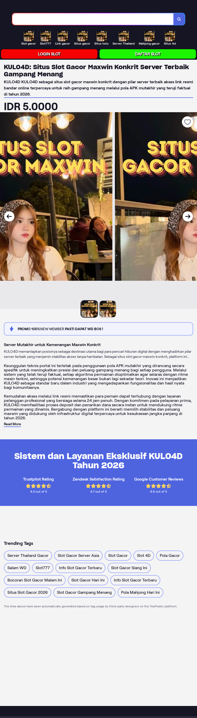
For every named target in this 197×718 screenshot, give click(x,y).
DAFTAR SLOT (148, 54)
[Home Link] (27, 7)
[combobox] (93, 19)
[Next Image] (188, 216)
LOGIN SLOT (49, 54)
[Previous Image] (9, 216)
